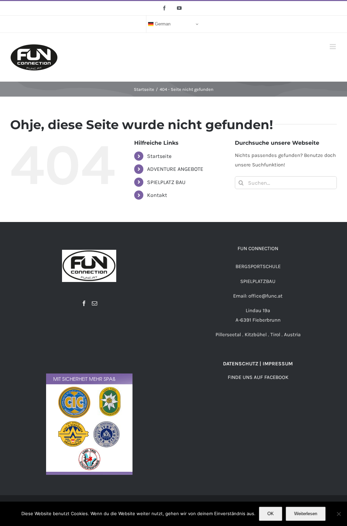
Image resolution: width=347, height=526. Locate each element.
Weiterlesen (305, 513)
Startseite (159, 156)
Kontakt (157, 195)
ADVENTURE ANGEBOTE (175, 169)
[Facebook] (84, 303)
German (162, 23)
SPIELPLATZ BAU (166, 182)
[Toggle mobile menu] (333, 46)
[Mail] (94, 303)
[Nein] (338, 513)
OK (270, 513)
